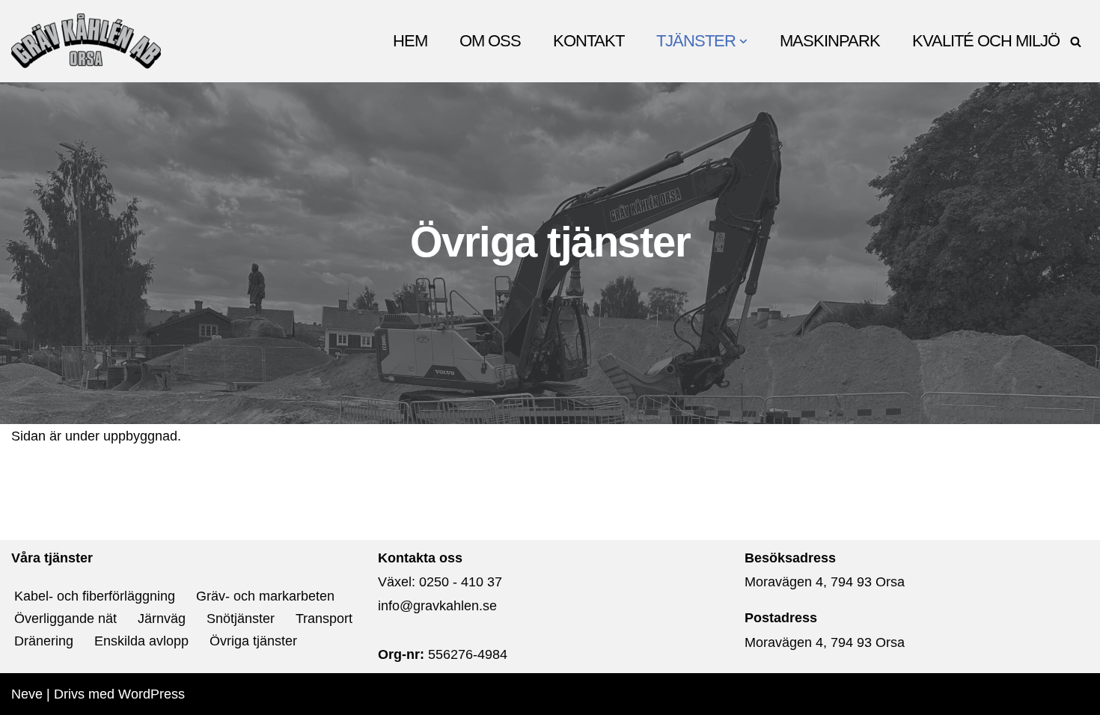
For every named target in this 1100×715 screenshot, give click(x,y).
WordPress (151, 694)
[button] (743, 41)
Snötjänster (241, 618)
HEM (410, 40)
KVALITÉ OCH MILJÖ (986, 40)
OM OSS (490, 40)
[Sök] (1075, 41)
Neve (27, 694)
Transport (324, 618)
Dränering (43, 640)
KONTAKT (588, 40)
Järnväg (162, 618)
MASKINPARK (830, 40)
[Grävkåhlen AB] (86, 41)
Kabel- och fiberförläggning (94, 596)
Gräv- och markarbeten (265, 596)
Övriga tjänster (253, 640)
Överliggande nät (65, 618)
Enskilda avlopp (141, 640)
